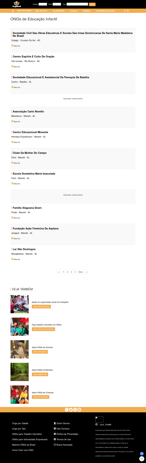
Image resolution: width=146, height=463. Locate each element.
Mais (80, 271)
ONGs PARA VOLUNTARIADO (43, 329)
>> (87, 271)
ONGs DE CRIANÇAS (40, 397)
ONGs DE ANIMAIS (39, 352)
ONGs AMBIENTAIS (40, 374)
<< (59, 271)
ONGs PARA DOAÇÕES (41, 306)
